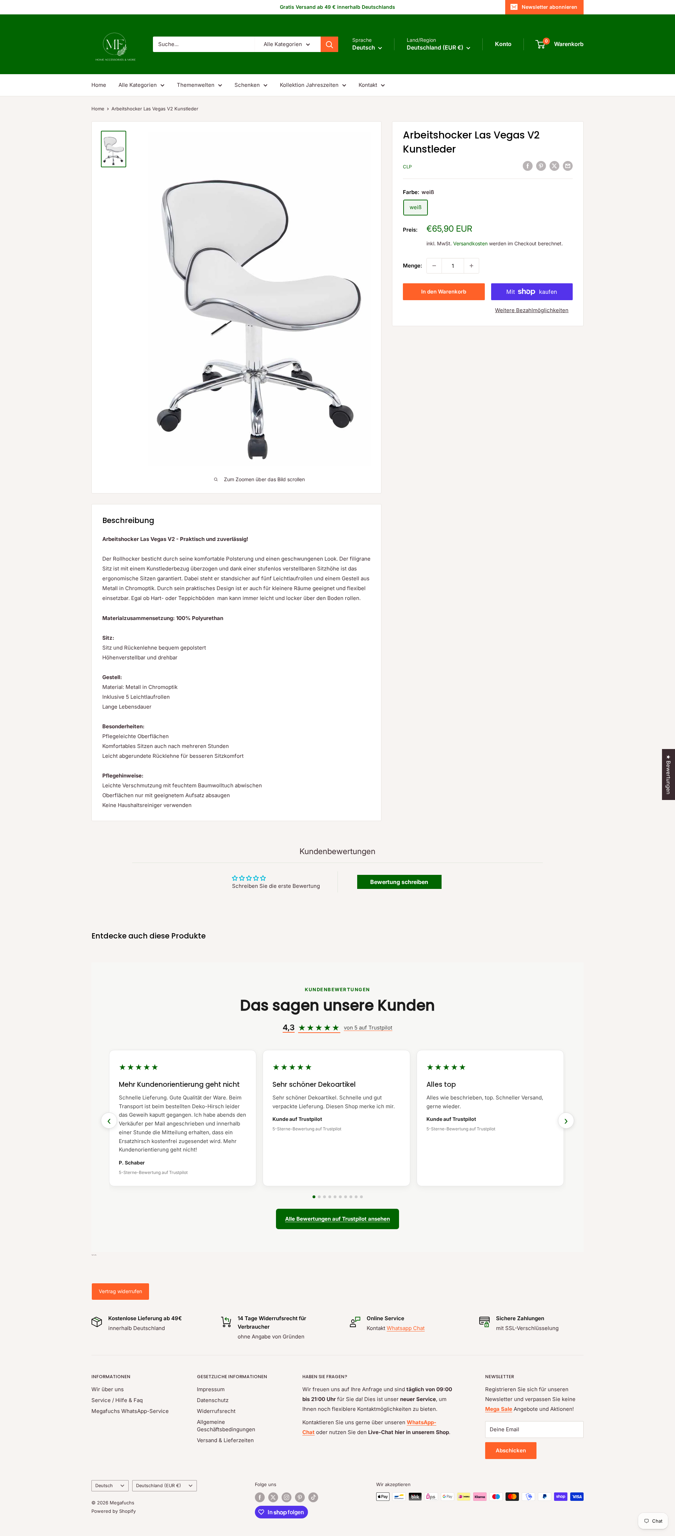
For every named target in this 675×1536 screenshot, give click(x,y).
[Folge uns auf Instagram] (286, 1497)
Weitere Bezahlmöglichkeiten (531, 310)
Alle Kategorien (137, 85)
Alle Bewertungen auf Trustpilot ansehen (337, 1218)
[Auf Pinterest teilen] (541, 166)
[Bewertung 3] (324, 1196)
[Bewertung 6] (340, 1196)
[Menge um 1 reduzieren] (434, 265)
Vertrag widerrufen (120, 1291)
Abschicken (511, 1450)
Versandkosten (470, 243)
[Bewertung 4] (329, 1196)
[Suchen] (329, 44)
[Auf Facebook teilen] (528, 166)
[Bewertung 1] (314, 1196)
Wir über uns (107, 1389)
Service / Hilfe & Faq (117, 1400)
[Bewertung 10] (361, 1196)
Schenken (247, 85)
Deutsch (104, 1485)
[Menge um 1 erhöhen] (471, 265)
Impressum (211, 1389)
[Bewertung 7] (345, 1196)
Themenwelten (195, 85)
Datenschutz (213, 1400)
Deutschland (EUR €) (158, 1485)
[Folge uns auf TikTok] (313, 1497)
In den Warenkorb (443, 291)
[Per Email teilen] (568, 166)
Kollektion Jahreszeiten (309, 85)
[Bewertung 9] (356, 1196)
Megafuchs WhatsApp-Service (130, 1411)
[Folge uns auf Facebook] (260, 1497)
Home (98, 85)
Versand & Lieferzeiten (225, 1440)
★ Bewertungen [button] (668, 774)
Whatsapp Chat (406, 1328)
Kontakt (368, 85)
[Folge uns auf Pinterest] (300, 1497)
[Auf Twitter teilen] (554, 166)
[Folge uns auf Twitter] (273, 1497)
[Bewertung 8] (350, 1196)
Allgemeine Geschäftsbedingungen (226, 1426)
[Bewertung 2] (319, 1196)
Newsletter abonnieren (549, 7)
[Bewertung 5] (335, 1196)
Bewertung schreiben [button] (399, 881)
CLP (407, 166)
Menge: (412, 265)
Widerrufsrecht (216, 1411)
